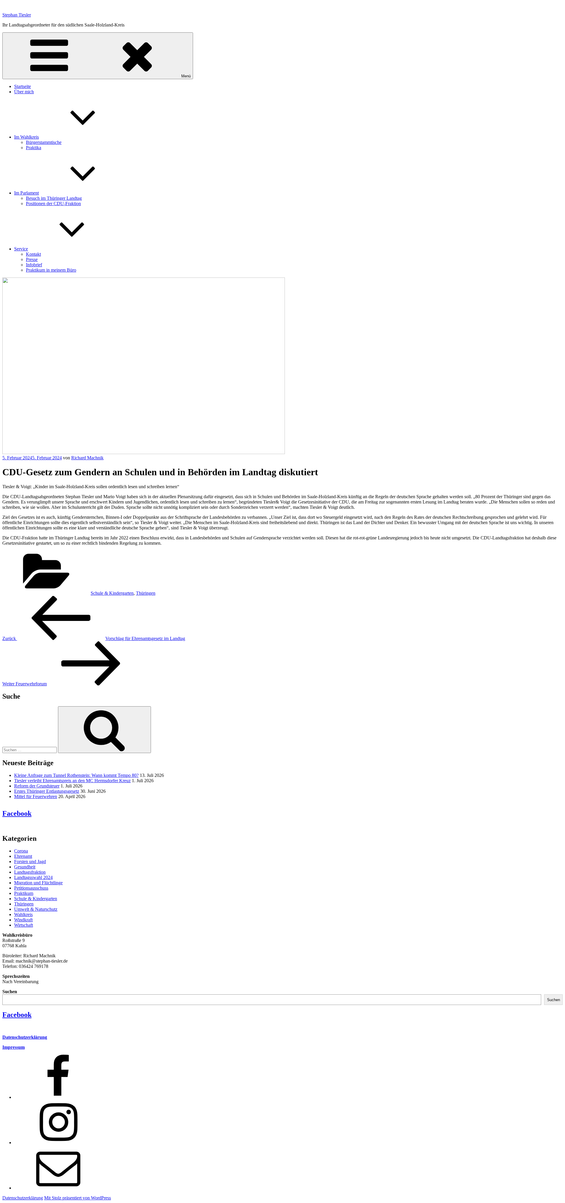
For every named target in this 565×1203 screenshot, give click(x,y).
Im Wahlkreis (26, 136)
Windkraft (23, 919)
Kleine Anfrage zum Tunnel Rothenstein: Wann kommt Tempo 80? (76, 775)
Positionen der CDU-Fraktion (53, 203)
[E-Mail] (58, 1187)
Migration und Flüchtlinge (38, 882)
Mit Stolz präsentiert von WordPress (77, 1197)
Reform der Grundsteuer (36, 785)
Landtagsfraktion (30, 872)
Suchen (9, 991)
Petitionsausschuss (31, 887)
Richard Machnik (87, 457)
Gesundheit (24, 866)
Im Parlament (26, 192)
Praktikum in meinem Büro (51, 269)
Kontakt (33, 254)
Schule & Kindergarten (112, 593)
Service (21, 248)
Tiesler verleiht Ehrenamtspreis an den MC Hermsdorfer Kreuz (72, 780)
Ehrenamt (23, 856)
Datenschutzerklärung (24, 1037)
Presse (32, 259)
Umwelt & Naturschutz (35, 909)
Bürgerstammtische (44, 142)
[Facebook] (58, 1097)
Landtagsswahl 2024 (33, 877)
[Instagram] (58, 1142)
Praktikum (23, 893)
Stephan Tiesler (16, 14)
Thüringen (145, 593)
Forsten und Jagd (30, 861)
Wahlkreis (23, 914)
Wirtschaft (23, 925)
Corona (21, 850)
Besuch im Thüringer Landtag (54, 198)
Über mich (24, 91)
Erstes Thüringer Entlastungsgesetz (46, 791)
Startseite (22, 86)
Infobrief (34, 264)
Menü (186, 76)
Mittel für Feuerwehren (35, 796)
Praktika (33, 147)
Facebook (16, 813)
